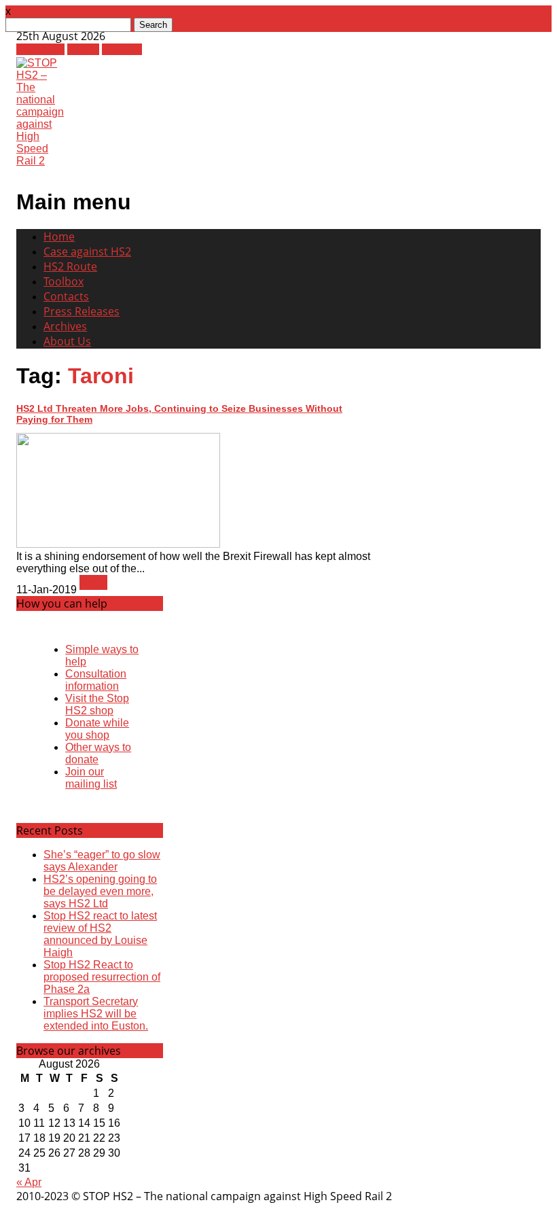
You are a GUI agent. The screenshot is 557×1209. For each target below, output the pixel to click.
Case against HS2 (87, 251)
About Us (67, 341)
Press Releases (81, 311)
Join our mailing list (91, 778)
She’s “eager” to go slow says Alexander (101, 861)
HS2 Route (70, 266)
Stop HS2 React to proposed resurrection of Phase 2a (101, 977)
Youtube (122, 49)
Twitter (83, 49)
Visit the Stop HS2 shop (97, 704)
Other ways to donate (98, 753)
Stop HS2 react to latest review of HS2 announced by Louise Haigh (100, 934)
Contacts (66, 296)
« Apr (28, 1182)
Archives (65, 326)
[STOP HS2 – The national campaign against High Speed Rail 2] (40, 161)
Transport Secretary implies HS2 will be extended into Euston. (95, 1014)
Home (59, 236)
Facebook (40, 49)
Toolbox (63, 281)
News (93, 582)
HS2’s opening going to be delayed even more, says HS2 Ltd (100, 891)
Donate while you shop (97, 729)
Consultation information (95, 680)
